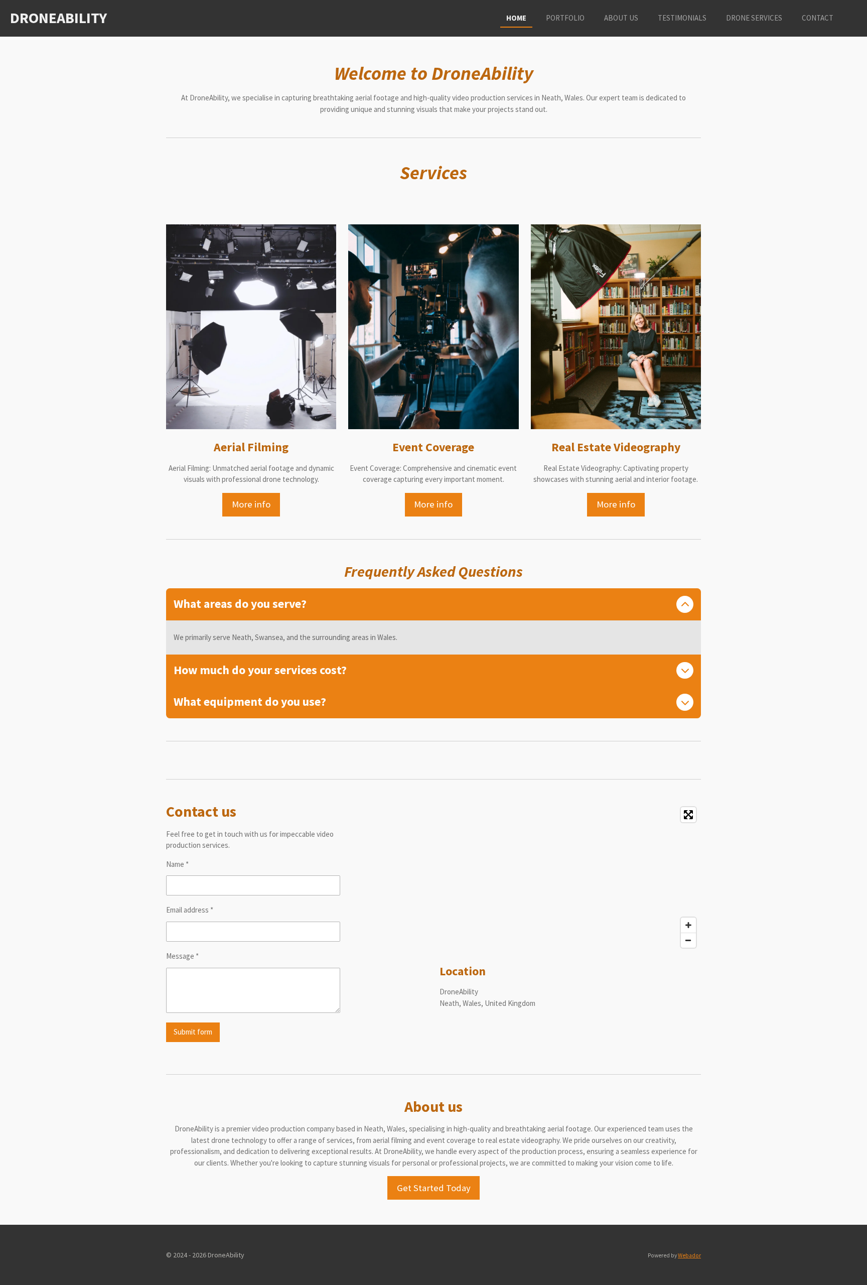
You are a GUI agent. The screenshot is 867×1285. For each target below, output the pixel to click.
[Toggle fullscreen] (688, 814)
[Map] (570, 877)
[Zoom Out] (688, 940)
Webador (689, 1255)
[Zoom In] (688, 925)
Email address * (189, 910)
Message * (182, 956)
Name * (177, 864)
